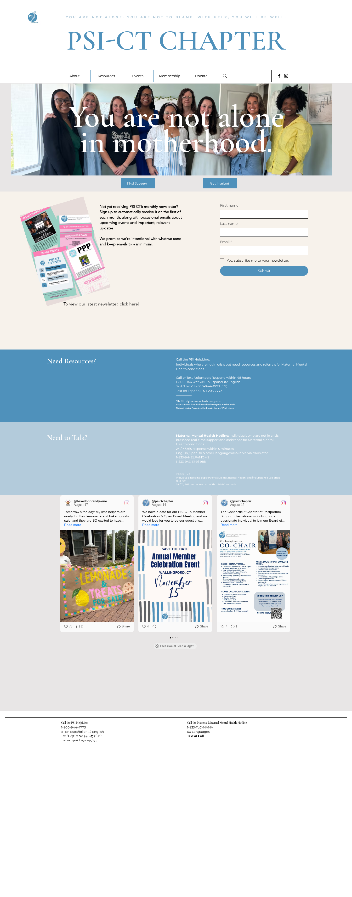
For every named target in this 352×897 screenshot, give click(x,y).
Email (226, 242)
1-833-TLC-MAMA (200, 727)
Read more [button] (72, 525)
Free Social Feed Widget (177, 646)
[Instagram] (286, 76)
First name (229, 205)
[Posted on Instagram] (127, 503)
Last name (229, 223)
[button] (60, 564)
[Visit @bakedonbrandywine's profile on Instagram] (69, 503)
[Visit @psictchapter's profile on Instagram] (147, 503)
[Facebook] (279, 76)
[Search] (225, 76)
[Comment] (153, 626)
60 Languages (198, 731)
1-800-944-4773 (73, 727)
